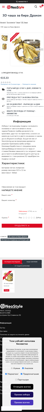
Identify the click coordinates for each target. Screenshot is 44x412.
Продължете (21, 226)
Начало (3, 22)
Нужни (16, 368)
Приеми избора (22, 394)
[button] (14, 49)
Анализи (28, 368)
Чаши (18, 22)
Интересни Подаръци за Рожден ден (15, 240)
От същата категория (22, 266)
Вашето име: (6, 195)
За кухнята (11, 22)
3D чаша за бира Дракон (17, 236)
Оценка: (5, 218)
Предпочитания (31, 374)
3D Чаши (24, 22)
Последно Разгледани (12, 262)
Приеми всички (22, 402)
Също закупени (32, 262)
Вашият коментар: (8, 200)
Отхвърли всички (22, 386)
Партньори (23, 379)
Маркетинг (13, 374)
